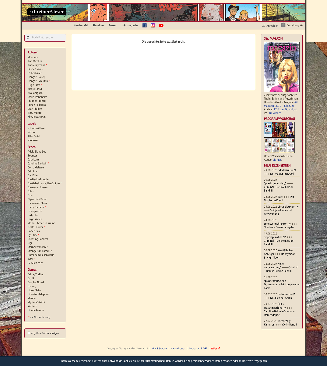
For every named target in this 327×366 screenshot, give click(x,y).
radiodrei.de (285, 294)
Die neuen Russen (38, 187)
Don (30, 195)
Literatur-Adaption (38, 294)
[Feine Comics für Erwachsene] (46, 11)
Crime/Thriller (36, 274)
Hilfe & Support (159, 348)
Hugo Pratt (35, 85)
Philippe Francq (37, 101)
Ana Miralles (35, 61)
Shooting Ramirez (38, 239)
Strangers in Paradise (40, 251)
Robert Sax (34, 231)
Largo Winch (35, 219)
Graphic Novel (36, 282)
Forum (113, 25)
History (32, 286)
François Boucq (36, 77)
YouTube (162, 25)
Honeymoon (35, 211)
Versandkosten (178, 348)
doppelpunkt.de (273, 237)
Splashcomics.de (273, 183)
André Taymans (37, 65)
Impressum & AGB (198, 348)
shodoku (33, 140)
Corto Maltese (36, 167)
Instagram (154, 25)
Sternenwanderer (37, 247)
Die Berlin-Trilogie (38, 179)
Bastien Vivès (35, 69)
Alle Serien (35, 263)
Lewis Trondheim (37, 97)
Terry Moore (34, 112)
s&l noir (32, 132)
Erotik (31, 278)
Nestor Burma (36, 227)
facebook (145, 25)
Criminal (32, 171)
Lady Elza (33, 215)
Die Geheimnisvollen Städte (45, 183)
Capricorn (33, 159)
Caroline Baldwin (38, 163)
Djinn (31, 191)
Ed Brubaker (34, 73)
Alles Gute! (34, 136)
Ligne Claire (34, 290)
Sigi (30, 243)
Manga (32, 298)
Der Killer (33, 175)
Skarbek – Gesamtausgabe (279, 227)
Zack (280, 197)
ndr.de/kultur (285, 170)
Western (32, 306)
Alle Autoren (37, 116)
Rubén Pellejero (37, 105)
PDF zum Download (285, 109)
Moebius (33, 57)
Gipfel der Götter (37, 199)
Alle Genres (36, 310)
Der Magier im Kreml (282, 173)
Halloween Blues (37, 203)
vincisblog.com (286, 206)
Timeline (98, 25)
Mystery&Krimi (36, 302)
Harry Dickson (37, 207)
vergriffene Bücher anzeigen (45, 333)
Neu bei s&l (81, 25)
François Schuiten (39, 81)
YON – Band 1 (289, 324)
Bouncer (32, 155)
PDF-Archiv (274, 113)
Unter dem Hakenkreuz (41, 255)
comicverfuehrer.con (275, 223)
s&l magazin (130, 25)
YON (31, 259)
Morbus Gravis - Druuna (41, 223)
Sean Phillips (35, 109)
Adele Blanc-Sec (37, 151)
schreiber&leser (36, 128)
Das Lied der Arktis (281, 298)
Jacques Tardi (35, 89)
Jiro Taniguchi (35, 93)
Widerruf (215, 348)
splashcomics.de (273, 281)
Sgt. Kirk (33, 235)
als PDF (277, 159)
